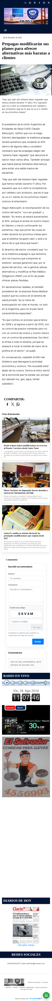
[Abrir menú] (5, 30)
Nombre (11, 574)
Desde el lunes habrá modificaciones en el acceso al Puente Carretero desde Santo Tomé (25, 446)
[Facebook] (39, 2)
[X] (34, 2)
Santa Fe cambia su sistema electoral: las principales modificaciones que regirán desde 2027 (24, 536)
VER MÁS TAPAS (26, 945)
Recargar (37, 627)
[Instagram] (44, 2)
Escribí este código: (17, 608)
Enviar (38, 641)
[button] (25, 2)
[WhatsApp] (30, 2)
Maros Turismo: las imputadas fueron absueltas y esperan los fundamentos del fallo (26, 491)
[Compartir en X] (13, 404)
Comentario (12, 585)
